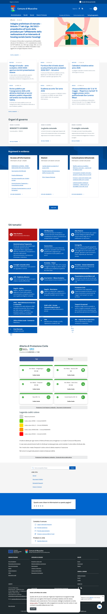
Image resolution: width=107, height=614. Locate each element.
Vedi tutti (53, 208)
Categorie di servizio (37, 557)
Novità (79, 557)
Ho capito (33, 608)
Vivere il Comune (82, 571)
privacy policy (34, 603)
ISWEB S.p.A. (83, 611)
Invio (72, 468)
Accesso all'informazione (65, 15)
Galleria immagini (81, 576)
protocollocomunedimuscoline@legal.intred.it (18, 596)
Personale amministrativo (14, 564)
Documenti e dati (12, 575)
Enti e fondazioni (12, 561)
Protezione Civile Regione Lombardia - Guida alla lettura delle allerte (53, 457)
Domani (70, 359)
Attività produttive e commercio (38, 564)
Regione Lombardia (14, 2)
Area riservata (11, 606)
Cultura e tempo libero (36, 571)
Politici (9, 568)
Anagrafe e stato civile (36, 561)
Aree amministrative (13, 566)
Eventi (78, 578)
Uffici (9, 573)
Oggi (36, 359)
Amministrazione (13, 557)
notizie (11, 62)
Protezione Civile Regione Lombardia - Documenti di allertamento (53, 407)
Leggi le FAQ (34, 588)
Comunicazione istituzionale (79, 15)
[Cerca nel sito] (95, 9)
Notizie (79, 566)
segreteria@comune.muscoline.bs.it (19, 599)
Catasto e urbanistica (36, 568)
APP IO (91, 597)
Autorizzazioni (34, 566)
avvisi (42, 62)
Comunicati (80, 564)
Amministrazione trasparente (61, 588)
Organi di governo (12, 571)
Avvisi (78, 561)
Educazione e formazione (37, 573)
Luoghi (79, 580)
